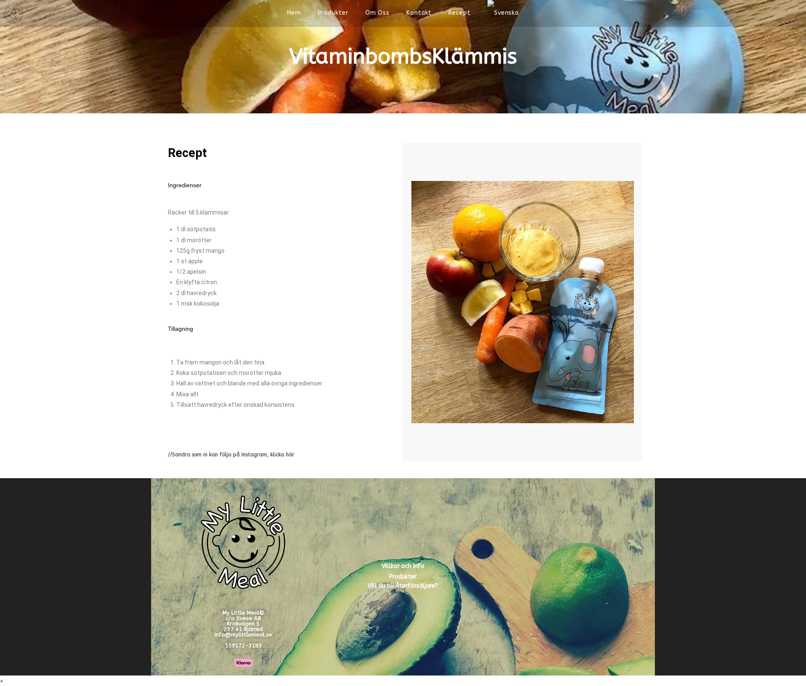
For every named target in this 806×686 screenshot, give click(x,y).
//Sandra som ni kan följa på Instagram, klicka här (231, 455)
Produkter (402, 576)
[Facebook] (765, 13)
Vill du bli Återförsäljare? (403, 585)
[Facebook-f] (531, 575)
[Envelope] (593, 575)
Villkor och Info (403, 566)
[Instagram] (562, 575)
